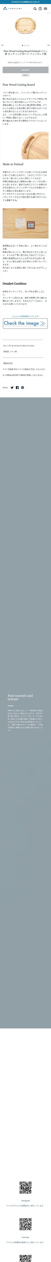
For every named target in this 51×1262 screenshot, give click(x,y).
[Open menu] (45, 8)
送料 (15, 62)
